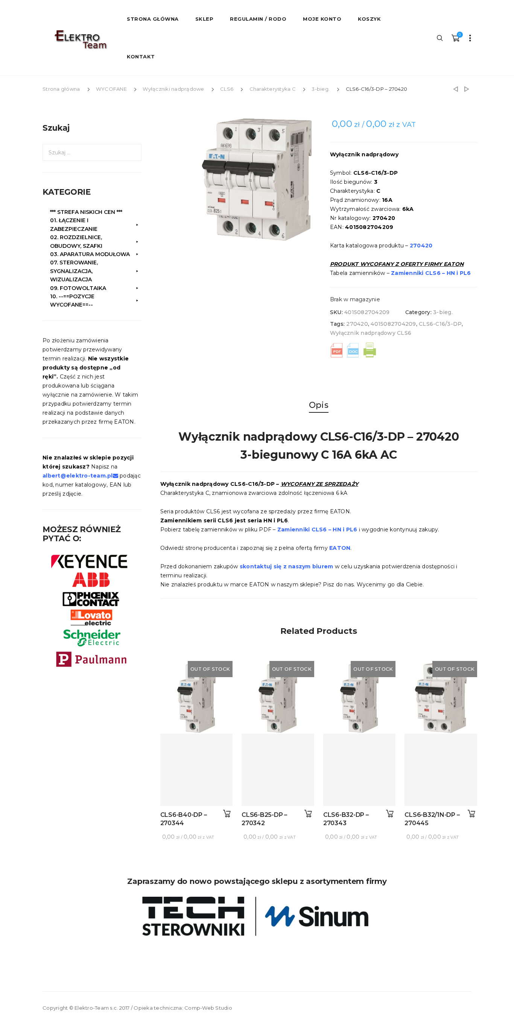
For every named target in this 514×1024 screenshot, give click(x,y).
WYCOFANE (111, 89)
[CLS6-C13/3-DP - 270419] (455, 89)
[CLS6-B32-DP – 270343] (359, 770)
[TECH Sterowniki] (257, 916)
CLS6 (226, 89)
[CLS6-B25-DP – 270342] (278, 770)
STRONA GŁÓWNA (153, 19)
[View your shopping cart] (455, 37)
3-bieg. (321, 89)
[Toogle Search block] (440, 37)
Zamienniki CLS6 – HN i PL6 (431, 273)
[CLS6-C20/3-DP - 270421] (466, 89)
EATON (339, 548)
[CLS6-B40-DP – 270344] (196, 770)
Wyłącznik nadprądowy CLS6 (370, 333)
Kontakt (141, 56)
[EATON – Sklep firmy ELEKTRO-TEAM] (80, 39)
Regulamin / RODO (258, 19)
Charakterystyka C (272, 89)
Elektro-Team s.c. (96, 1008)
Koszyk (369, 19)
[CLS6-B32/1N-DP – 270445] (441, 770)
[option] (256, 179)
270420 (357, 323)
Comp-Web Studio (208, 1008)
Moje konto (322, 19)
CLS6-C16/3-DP (440, 323)
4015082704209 (393, 323)
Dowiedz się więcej (227, 814)
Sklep (204, 19)
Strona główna (61, 89)
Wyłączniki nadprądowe (173, 89)
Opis (318, 405)
